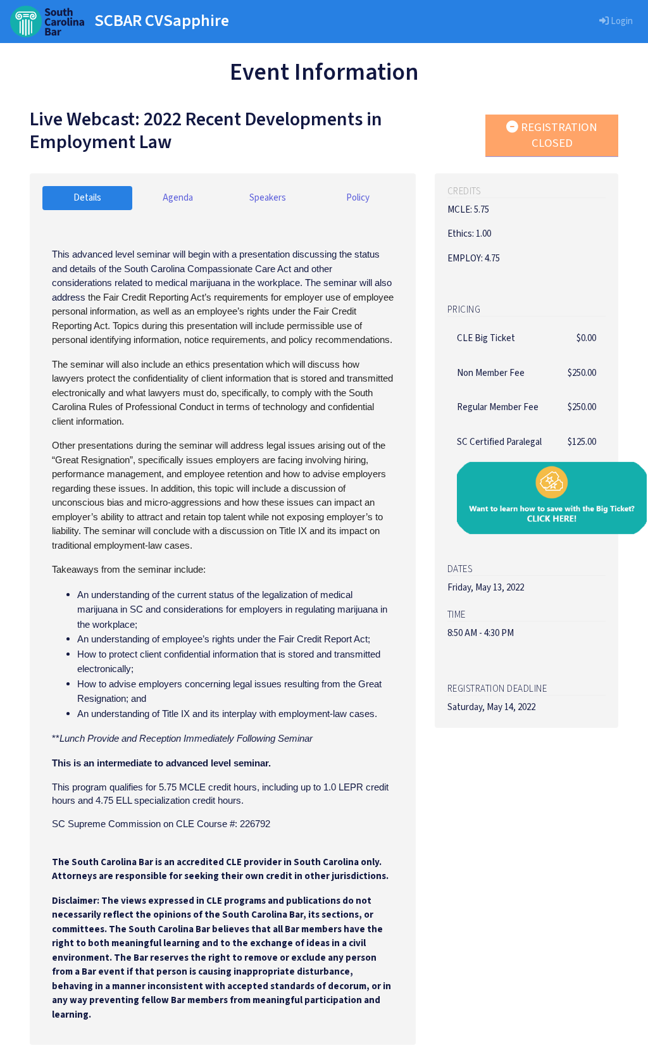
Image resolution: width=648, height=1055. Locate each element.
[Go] (47, 22)
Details (87, 197)
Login (621, 21)
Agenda (178, 197)
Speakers (267, 197)
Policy (358, 197)
